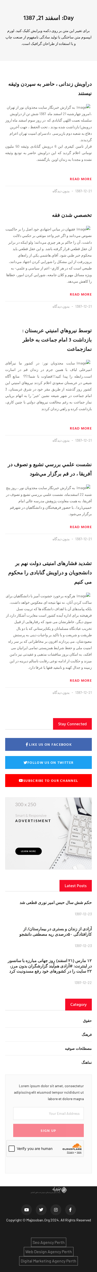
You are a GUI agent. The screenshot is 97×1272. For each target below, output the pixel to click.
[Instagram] (55, 1209)
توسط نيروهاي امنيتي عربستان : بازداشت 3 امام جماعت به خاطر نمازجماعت (57, 339)
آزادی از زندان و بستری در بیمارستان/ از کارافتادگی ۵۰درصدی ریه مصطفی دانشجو (55, 931)
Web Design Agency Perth (48, 1251)
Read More (81, 179)
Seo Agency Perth (49, 1242)
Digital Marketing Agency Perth (48, 1260)
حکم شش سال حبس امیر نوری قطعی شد (56, 902)
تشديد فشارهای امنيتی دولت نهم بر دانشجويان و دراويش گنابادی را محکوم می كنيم (50, 572)
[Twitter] (41, 1209)
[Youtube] (26, 1209)
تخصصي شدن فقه (72, 215)
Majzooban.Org (38, 1220)
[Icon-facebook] (70, 1209)
